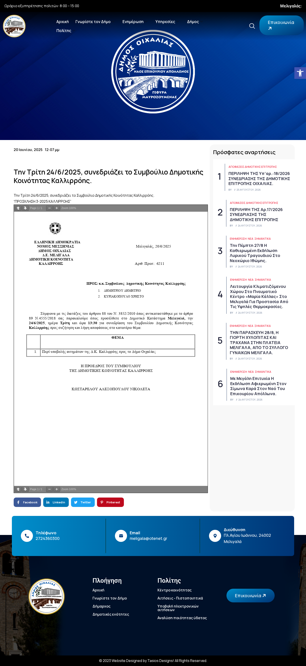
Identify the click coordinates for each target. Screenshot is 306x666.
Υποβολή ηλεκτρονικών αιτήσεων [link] (178, 608)
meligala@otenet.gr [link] (148, 538)
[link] (300, 73)
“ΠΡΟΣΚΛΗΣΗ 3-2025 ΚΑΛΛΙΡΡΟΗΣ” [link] (42, 201)
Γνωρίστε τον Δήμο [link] (93, 21)
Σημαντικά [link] (262, 239)
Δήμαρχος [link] (101, 606)
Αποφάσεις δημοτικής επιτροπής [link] (252, 167)
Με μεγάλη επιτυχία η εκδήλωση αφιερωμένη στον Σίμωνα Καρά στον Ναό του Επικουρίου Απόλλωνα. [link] (258, 386)
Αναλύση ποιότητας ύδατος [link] (182, 617)
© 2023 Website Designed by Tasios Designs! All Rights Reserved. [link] (153, 660)
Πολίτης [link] (63, 30)
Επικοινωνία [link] (281, 22)
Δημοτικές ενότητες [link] (111, 614)
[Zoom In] (56, 208)
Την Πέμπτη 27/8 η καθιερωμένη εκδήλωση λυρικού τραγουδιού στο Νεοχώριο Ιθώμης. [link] (255, 253)
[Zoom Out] (49, 208)
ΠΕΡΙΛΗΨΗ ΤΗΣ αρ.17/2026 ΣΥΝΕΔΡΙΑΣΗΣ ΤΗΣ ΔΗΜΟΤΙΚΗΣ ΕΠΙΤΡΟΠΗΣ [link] (256, 214)
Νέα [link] (250, 239)
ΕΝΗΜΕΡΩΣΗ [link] (238, 239)
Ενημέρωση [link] (133, 21)
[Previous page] (18, 208)
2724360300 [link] (48, 538)
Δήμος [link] (193, 21)
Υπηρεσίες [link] (165, 21)
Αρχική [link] (62, 21)
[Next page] (25, 208)
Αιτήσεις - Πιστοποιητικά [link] (180, 598)
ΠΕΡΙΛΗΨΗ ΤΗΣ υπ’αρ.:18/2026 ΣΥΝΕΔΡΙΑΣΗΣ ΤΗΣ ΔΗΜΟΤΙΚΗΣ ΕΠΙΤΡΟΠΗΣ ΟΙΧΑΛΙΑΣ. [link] (259, 178)
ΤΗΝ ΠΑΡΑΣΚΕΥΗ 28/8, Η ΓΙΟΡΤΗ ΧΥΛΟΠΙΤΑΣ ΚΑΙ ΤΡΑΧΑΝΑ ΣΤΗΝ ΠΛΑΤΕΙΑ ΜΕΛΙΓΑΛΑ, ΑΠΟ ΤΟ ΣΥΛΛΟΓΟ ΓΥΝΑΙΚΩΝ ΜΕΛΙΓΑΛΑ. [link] (259, 342)
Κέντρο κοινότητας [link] (174, 590)
